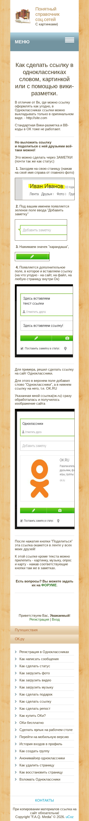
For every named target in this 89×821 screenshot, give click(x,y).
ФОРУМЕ (49, 585)
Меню (22, 41)
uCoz (70, 817)
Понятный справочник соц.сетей (47, 14)
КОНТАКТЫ (44, 800)
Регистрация (39, 619)
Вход (56, 619)
